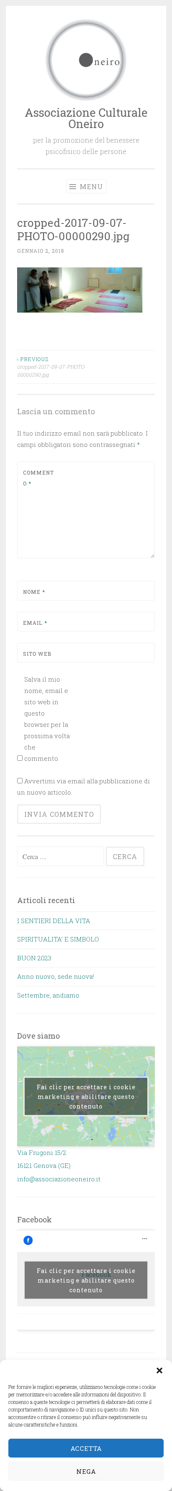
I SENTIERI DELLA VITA (53, 920)
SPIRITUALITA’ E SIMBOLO (58, 939)
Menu (90, 186)
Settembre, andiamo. (49, 995)
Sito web (37, 653)
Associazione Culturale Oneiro (86, 118)
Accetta (86, 1448)
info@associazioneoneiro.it (59, 1179)
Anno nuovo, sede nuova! (55, 976)
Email (35, 622)
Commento (38, 478)
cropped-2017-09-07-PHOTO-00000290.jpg (51, 367)
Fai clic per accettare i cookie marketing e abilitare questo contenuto (86, 1096)
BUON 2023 (34, 958)
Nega (86, 1471)
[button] (159, 1370)
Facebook (34, 1219)
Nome (34, 591)
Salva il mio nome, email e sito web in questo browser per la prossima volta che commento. (47, 718)
